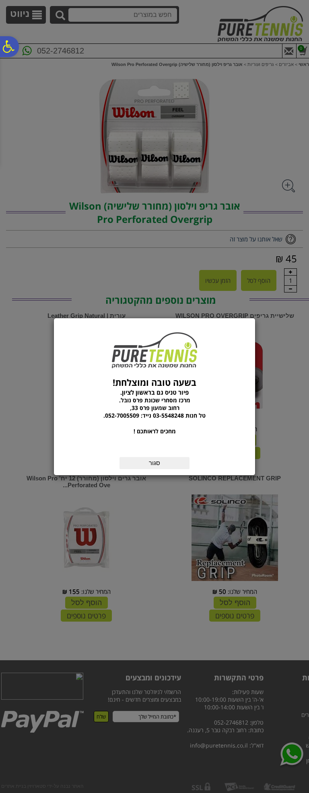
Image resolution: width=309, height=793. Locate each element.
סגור (154, 462)
